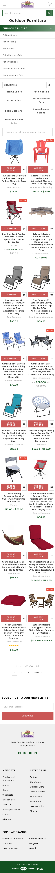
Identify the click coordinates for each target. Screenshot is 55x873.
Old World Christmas (12, 838)
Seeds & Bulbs (37, 806)
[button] (49, 85)
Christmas (35, 782)
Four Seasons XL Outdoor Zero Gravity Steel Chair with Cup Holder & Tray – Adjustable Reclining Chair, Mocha (41, 307)
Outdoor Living (37, 787)
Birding (33, 777)
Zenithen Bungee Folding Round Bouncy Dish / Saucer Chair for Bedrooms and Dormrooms (41, 435)
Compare (24, 169)
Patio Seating (9, 41)
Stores (5, 785)
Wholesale (7, 795)
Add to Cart (11, 228)
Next (36, 672)
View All (32, 848)
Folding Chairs (10, 35)
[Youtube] (30, 753)
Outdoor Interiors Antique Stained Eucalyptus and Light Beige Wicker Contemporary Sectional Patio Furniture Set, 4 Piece (41, 242)
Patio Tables (9, 48)
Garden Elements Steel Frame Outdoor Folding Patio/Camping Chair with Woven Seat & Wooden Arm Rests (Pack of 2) (14, 370)
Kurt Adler (7, 843)
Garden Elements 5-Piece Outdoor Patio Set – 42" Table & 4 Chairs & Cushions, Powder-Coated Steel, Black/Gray (41, 369)
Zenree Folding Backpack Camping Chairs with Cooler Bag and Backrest (14, 497)
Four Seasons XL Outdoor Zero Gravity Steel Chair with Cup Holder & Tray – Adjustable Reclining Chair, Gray (13, 307)
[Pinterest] (35, 753)
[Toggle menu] (4, 4)
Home (5, 790)
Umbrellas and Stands (14, 68)
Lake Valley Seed (10, 848)
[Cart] (50, 4)
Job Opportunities (11, 809)
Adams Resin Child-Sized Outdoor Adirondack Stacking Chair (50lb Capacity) (41, 179)
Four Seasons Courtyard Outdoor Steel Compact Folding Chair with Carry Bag (14, 179)
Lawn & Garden (37, 791)
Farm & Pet (36, 801)
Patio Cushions (10, 62)
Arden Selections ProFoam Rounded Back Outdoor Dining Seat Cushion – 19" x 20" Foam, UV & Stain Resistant (14, 632)
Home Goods (36, 796)
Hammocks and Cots (13, 75)
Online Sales (8, 799)
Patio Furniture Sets (12, 55)
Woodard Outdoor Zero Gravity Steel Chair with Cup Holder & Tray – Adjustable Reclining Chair (14, 435)
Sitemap (6, 819)
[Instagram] (24, 753)
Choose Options (10, 169)
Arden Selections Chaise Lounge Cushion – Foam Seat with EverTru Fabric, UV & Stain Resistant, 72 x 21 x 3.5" (41, 567)
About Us (6, 804)
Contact (6, 814)
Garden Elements (37, 838)
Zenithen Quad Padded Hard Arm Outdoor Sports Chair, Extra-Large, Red (13, 238)
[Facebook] (19, 753)
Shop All (34, 811)
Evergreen (33, 843)
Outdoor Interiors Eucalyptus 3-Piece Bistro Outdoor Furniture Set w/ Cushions (41, 629)
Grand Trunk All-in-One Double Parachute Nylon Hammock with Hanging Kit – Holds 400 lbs (14, 566)
